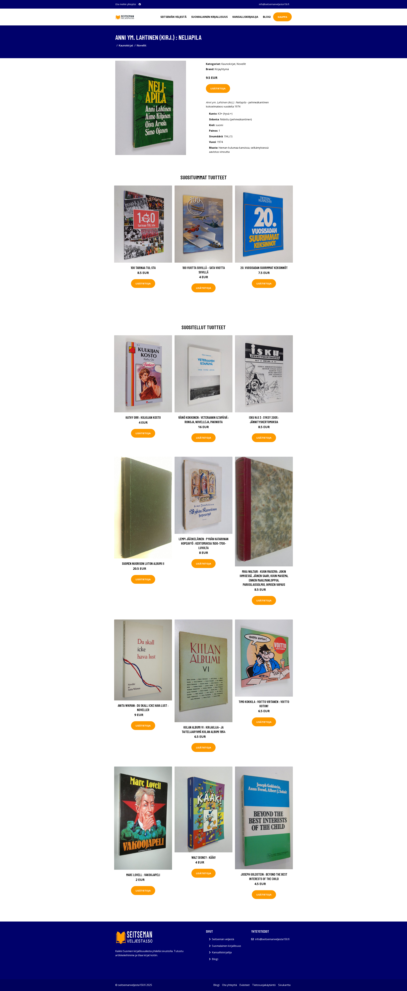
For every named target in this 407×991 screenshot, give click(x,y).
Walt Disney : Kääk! (203, 857)
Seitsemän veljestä (173, 17)
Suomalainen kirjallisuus (209, 17)
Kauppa (282, 16)
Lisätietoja (217, 88)
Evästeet (244, 985)
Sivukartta (284, 985)
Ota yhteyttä (229, 985)
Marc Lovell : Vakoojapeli (143, 875)
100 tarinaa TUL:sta (143, 268)
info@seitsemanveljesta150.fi (274, 4)
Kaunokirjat (126, 45)
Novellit (141, 45)
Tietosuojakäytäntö (264, 985)
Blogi (267, 17)
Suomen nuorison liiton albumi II (143, 563)
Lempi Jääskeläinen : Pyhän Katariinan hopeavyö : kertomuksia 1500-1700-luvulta (203, 543)
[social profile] (139, 4)
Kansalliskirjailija (245, 17)
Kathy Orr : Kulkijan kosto (143, 417)
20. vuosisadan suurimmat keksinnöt (264, 268)
